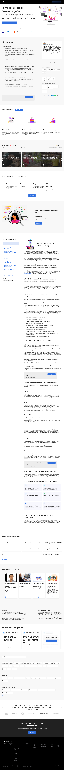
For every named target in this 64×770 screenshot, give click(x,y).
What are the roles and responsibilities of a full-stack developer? (10, 253)
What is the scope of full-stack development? (10, 248)
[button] (52, 50)
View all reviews (59, 149)
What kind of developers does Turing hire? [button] (33, 542)
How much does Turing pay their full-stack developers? (10, 274)
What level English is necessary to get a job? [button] (32, 549)
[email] (57, 95)
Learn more (38, 223)
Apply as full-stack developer (9, 23)
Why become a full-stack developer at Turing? (9, 270)
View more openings (51, 641)
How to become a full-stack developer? (9, 257)
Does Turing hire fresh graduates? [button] (52, 554)
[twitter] (53, 96)
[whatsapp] (55, 96)
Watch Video (19, 109)
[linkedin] (51, 96)
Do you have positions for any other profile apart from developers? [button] (33, 554)
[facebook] (48, 96)
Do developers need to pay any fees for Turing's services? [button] (53, 549)
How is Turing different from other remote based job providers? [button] (53, 543)
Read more (8, 596)
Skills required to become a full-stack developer (10, 262)
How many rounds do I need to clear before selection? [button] (11, 549)
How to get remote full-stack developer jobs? (10, 266)
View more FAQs (5, 559)
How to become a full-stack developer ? (9, 243)
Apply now (29, 97)
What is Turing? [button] (7, 542)
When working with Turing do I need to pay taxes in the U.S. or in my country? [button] (12, 554)
